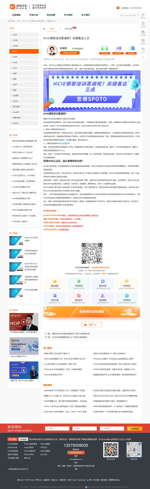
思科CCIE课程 (13, 454)
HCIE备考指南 (63, 229)
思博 (96, 154)
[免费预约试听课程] (92, 314)
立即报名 (135, 428)
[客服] (104, 49)
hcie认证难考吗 (29, 451)
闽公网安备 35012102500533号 (99, 487)
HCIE (24, 21)
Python (15, 123)
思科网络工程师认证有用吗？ (23, 169)
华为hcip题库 (45, 444)
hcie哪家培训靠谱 (95, 59)
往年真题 (143, 35)
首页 (18, 21)
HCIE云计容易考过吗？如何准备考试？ (69, 226)
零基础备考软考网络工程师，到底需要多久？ (111, 401)
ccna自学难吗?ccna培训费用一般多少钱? (60, 364)
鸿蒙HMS (16, 117)
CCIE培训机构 (13, 451)
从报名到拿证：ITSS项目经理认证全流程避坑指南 (113, 411)
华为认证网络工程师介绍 (22, 210)
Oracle (15, 101)
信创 (14, 90)
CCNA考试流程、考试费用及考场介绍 (25, 181)
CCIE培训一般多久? (20, 221)
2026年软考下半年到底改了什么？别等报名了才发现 (64, 390)
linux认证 (43, 454)
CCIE (15, 34)
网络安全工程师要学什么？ (23, 158)
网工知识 (16, 106)
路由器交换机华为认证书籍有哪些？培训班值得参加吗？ (116, 374)
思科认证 (27, 458)
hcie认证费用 (45, 451)
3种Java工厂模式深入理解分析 (24, 192)
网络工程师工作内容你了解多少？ (57, 353)
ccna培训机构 (13, 444)
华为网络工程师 (13, 458)
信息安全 (54, 480)
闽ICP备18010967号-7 (121, 487)
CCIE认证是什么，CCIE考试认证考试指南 (25, 175)
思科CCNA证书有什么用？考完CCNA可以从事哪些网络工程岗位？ (120, 395)
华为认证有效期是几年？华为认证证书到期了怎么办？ (65, 358)
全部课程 (16, 14)
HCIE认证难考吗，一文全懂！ (71, 219)
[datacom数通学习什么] (23, 346)
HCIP (15, 57)
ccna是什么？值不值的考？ (23, 146)
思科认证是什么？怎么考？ (23, 152)
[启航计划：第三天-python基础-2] (23, 370)
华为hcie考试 (29, 454)
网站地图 (104, 480)
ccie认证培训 (29, 447)
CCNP (15, 40)
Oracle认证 (81, 480)
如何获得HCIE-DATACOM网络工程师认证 (83, 215)
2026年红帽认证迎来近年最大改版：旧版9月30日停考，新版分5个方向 (121, 390)
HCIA (15, 62)
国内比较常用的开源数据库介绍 (24, 141)
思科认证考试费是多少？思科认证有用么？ (110, 353)
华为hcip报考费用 (30, 444)
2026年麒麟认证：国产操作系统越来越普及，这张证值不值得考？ (70, 401)
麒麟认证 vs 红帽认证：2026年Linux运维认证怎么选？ (65, 395)
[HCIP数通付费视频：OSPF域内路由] (23, 322)
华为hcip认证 (12, 447)
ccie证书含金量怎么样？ (21, 187)
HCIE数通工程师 (109, 59)
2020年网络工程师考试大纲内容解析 (25, 204)
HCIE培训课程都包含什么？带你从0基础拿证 (69, 337)
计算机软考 (63, 480)
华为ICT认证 (29, 480)
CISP (15, 84)
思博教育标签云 (114, 480)
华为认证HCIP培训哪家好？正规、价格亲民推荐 (63, 369)
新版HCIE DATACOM (69, 222)
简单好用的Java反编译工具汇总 (24, 164)
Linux (15, 68)
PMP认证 (38, 480)
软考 (14, 79)
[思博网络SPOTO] (28, 5)
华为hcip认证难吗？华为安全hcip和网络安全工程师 (113, 358)
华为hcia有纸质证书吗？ (53, 374)
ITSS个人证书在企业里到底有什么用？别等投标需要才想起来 (68, 406)
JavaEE (16, 112)
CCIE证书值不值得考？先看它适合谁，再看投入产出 (114, 369)
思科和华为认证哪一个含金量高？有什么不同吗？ (25, 215)
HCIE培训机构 (52, 118)
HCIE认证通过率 (82, 59)
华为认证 (43, 447)
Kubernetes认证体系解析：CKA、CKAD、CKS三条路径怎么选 (68, 411)
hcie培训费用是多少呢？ (21, 198)
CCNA (15, 46)
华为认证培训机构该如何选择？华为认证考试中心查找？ (116, 364)
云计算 (15, 95)
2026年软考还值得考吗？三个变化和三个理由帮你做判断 (116, 406)
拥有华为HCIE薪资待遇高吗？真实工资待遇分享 (71, 333)
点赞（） (93, 324)
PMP (15, 73)
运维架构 (46, 480)
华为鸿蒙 (96, 480)
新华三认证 (72, 480)
